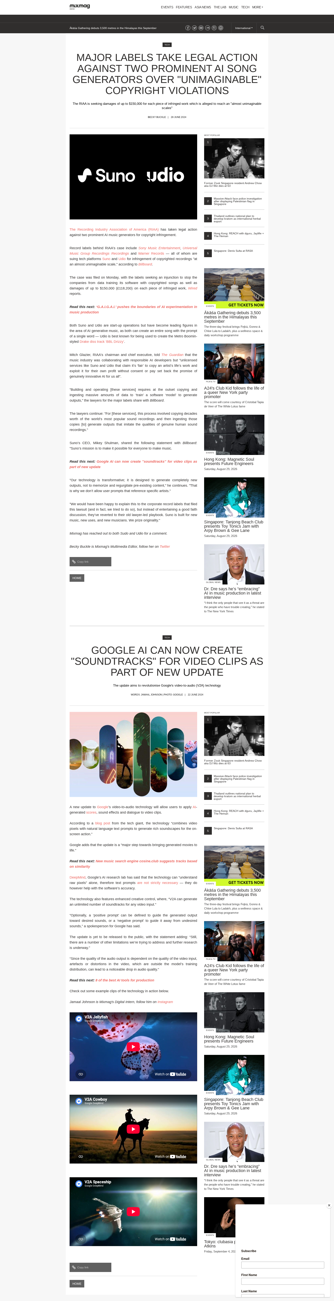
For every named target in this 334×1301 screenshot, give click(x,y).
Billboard (145, 264)
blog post (102, 823)
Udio (122, 259)
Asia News (203, 7)
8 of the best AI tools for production (124, 980)
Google (102, 807)
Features (184, 7)
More (257, 7)
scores (91, 812)
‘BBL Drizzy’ (115, 342)
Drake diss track (92, 342)
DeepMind (77, 877)
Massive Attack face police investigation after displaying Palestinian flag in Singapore (234, 201)
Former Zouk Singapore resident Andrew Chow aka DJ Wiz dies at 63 (233, 164)
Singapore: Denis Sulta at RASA (230, 250)
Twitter (165, 547)
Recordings (120, 253)
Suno (106, 259)
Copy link (83, 561)
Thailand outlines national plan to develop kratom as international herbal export (234, 219)
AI (194, 807)
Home (76, 578)
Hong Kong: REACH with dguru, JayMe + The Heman (235, 234)
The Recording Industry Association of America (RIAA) (114, 229)
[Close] (329, 1205)
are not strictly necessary (157, 883)
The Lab (220, 7)
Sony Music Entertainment (159, 248)
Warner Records (151, 253)
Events (167, 7)
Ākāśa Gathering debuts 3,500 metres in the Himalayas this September (113, 28)
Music (234, 7)
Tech (245, 7)
